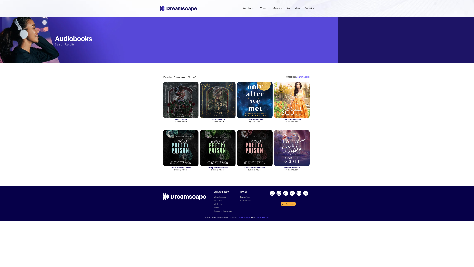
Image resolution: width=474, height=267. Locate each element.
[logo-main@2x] (178, 6)
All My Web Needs (263, 217)
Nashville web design (244, 217)
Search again (302, 77)
